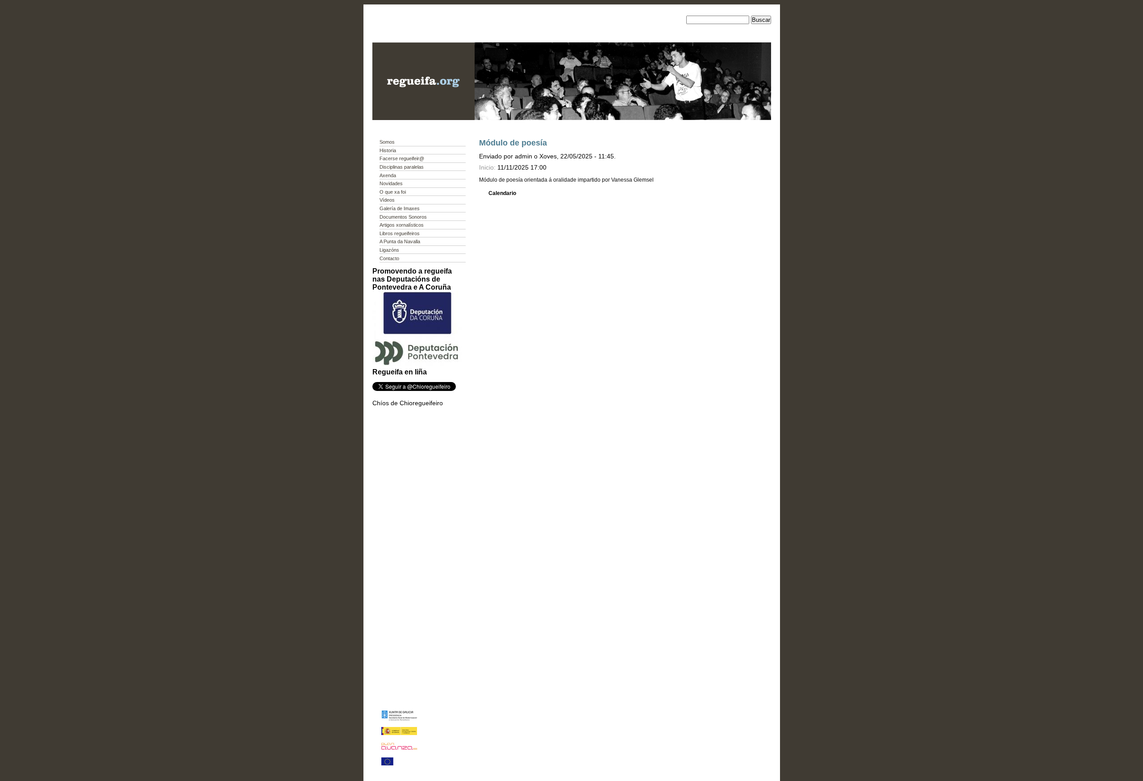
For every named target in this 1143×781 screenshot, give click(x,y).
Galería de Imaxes (400, 208)
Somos (387, 142)
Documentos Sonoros (403, 217)
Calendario (502, 193)
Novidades (391, 183)
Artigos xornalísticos (402, 225)
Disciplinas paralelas (402, 167)
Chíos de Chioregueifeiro (407, 403)
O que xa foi (393, 192)
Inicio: (488, 167)
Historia (388, 150)
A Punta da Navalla (400, 241)
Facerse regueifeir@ (402, 158)
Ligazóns (389, 250)
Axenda (388, 175)
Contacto (389, 258)
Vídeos (387, 200)
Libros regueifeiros (400, 233)
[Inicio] (423, 117)
